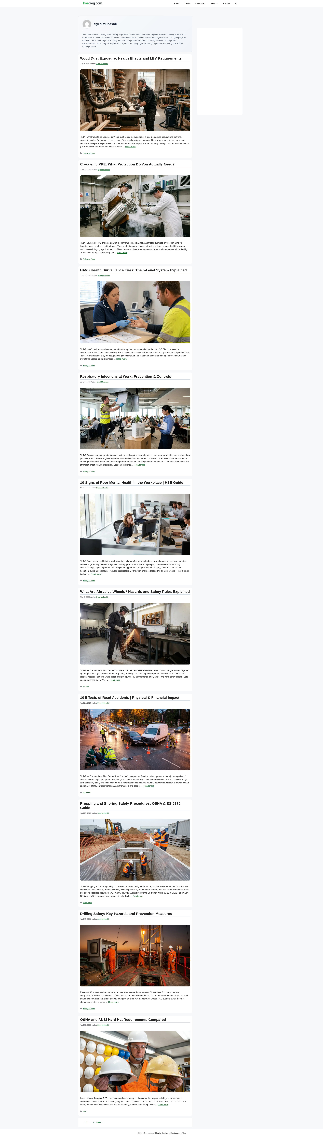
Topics (187, 3)
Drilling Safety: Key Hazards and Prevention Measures (126, 914)
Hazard (86, 686)
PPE (84, 1111)
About (177, 3)
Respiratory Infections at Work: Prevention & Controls (125, 376)
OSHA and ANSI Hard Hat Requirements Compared (123, 1020)
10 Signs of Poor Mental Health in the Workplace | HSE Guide (131, 483)
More (213, 3)
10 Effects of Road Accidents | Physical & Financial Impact (129, 698)
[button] (236, 3)
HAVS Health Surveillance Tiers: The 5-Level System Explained (133, 270)
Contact (226, 3)
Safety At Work (89, 153)
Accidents (87, 792)
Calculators (200, 3)
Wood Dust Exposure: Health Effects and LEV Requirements (131, 58)
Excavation (87, 903)
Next (100, 1122)
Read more (130, 146)
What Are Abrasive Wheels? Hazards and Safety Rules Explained (135, 592)
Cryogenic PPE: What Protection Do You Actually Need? (127, 164)
